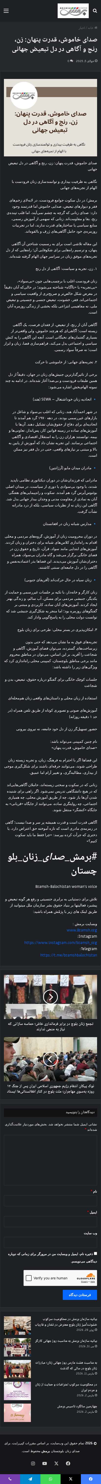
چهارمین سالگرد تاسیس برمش (77, 1406)
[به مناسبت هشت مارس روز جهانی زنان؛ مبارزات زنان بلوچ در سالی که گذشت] (17, 1369)
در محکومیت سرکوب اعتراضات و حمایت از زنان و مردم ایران (66, 1387)
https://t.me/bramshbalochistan (68, 955)
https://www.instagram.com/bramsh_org (60, 942)
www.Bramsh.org (82, 930)
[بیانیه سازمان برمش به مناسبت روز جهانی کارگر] (17, 1347)
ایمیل (92, 1212)
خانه (91, 28)
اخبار (82, 28)
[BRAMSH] (73, 10)
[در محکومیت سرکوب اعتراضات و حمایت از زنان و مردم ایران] (17, 1391)
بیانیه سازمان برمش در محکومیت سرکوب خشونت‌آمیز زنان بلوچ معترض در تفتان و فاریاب (66, 1322)
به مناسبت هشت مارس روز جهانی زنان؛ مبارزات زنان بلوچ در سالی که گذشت (66, 1365)
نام (94, 1191)
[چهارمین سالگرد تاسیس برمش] (17, 1413)
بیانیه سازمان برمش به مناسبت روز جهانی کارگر (66, 1341)
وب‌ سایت (90, 1233)
